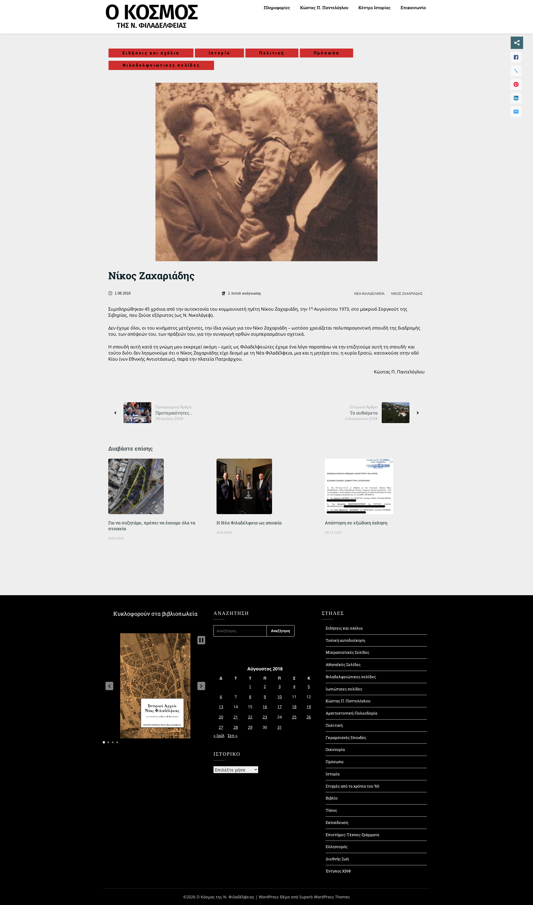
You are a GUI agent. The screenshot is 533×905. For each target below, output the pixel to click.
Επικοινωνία (413, 7)
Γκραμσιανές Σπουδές (346, 737)
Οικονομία (335, 749)
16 (265, 706)
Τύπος (331, 810)
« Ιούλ (218, 735)
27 (221, 727)
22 (250, 717)
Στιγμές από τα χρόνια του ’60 (352, 786)
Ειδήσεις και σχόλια (151, 53)
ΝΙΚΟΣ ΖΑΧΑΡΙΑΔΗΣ (407, 294)
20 (221, 717)
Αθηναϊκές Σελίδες (343, 664)
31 (279, 727)
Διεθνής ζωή (337, 858)
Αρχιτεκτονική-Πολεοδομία (351, 713)
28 (235, 727)
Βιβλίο (332, 798)
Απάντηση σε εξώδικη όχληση (356, 523)
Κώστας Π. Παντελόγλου (324, 7)
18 (294, 706)
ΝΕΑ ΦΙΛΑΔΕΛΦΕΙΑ (369, 294)
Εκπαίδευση (337, 822)
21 (235, 717)
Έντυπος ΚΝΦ (338, 871)
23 (265, 717)
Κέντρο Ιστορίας (374, 7)
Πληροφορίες (277, 7)
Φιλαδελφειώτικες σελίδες (161, 65)
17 (279, 706)
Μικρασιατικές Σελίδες (347, 652)
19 (308, 706)
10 (279, 696)
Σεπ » (232, 735)
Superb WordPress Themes (324, 896)
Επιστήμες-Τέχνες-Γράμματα (352, 834)
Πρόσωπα (327, 53)
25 (294, 717)
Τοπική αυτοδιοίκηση (345, 640)
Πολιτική (271, 53)
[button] (109, 686)
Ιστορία (219, 53)
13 (221, 706)
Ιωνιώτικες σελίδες (344, 689)
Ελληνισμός (337, 846)
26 (308, 717)
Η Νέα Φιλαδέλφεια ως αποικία (249, 523)
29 (250, 727)
